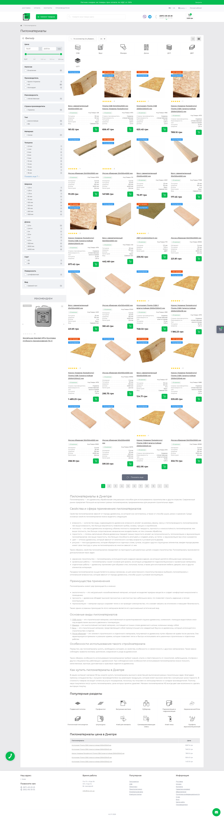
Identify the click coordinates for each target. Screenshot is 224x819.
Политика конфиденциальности (188, 794)
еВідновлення (181, 792)
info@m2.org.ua (88, 791)
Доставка (26, 8)
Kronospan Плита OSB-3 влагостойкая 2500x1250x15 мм (92, 757)
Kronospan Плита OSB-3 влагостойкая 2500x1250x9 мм (91, 745)
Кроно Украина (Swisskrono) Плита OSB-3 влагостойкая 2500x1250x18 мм (184, 308)
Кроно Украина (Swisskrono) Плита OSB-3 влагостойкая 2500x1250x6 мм (184, 375)
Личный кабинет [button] (196, 8)
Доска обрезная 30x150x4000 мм (83, 440)
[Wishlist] (62, 306)
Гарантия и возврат (183, 789)
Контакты (48, 8)
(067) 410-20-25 (165, 16)
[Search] (69, 16)
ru (170, 8)
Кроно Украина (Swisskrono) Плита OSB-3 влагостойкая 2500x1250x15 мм (81, 241)
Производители (63, 8)
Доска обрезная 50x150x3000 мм (186, 440)
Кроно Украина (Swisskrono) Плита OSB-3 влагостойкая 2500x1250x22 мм (81, 375)
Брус (74, 628)
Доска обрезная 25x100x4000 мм (117, 173)
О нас (178, 797)
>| (166, 486)
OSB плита (76, 620)
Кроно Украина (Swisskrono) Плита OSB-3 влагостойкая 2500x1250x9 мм (150, 443)
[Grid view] (198, 39)
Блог (178, 799)
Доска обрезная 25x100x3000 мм (83, 173)
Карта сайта (180, 802)
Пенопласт (133, 787)
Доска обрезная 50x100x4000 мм (117, 373)
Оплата (37, 8)
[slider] (25, 54)
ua (174, 8)
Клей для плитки (135, 794)
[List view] (193, 39)
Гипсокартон (134, 781)
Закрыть (198, 2)
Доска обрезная (79, 634)
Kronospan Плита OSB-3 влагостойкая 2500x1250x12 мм (92, 749)
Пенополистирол (135, 789)
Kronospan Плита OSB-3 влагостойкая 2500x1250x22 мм (92, 761)
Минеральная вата (136, 792)
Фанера (75, 625)
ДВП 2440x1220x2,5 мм (147, 238)
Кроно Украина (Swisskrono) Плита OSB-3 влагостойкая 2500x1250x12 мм (184, 109)
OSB (130, 784)
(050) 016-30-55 (165, 18)
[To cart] (96, 129)
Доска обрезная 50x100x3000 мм (186, 238)
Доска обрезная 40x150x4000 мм (117, 305)
